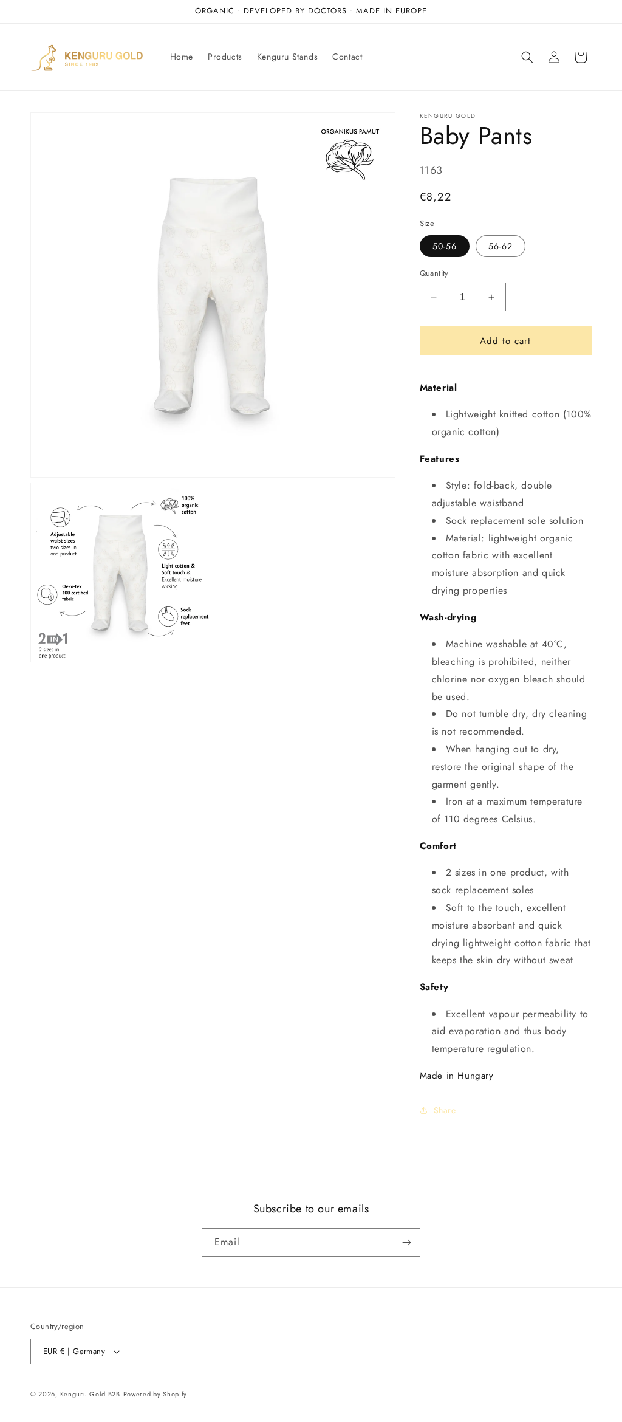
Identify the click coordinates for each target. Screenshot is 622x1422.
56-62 (500, 246)
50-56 (444, 246)
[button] (527, 57)
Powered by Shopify (155, 1394)
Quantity (434, 273)
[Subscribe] (406, 1242)
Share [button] (445, 1110)
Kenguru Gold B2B (90, 1394)
